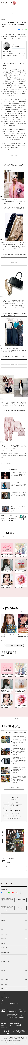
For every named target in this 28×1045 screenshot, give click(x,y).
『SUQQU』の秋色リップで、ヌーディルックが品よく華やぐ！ (7, 590)
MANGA (3, 957)
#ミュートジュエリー (8, 802)
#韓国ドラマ (17, 810)
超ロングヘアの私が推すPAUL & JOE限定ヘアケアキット (21, 556)
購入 (7, 866)
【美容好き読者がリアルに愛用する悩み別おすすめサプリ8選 (21, 573)
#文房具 (12, 805)
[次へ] (26, 640)
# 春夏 (3, 463)
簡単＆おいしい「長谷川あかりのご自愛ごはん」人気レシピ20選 (6, 573)
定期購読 (8, 862)
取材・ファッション (5, 997)
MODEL (3, 966)
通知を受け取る (21, 899)
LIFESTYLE (4, 934)
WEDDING (4, 938)
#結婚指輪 (16, 802)
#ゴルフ (19, 813)
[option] (14, 569)
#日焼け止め (17, 815)
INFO (2, 975)
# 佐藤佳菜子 (9, 463)
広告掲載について (4, 1023)
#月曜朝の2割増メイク (14, 818)
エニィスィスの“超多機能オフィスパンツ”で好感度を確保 (6, 556)
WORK (3, 925)
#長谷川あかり (7, 813)
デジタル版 (8, 870)
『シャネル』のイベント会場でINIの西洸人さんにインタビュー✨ (8, 635)
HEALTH (3, 929)
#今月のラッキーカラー (8, 815)
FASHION (3, 916)
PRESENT (3, 970)
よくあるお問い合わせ (14, 1023)
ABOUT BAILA (4, 984)
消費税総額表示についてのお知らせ (8, 1027)
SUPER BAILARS (5, 952)
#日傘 (19, 808)
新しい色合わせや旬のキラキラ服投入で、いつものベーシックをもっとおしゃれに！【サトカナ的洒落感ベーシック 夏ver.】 (18, 474)
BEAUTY (3, 920)
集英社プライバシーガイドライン (7, 1025)
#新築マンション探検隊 (8, 810)
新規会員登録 (21, 907)
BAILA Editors (4, 988)
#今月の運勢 (13, 808)
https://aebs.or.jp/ (21, 1017)
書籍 (2, 1000)
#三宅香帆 (14, 813)
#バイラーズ (6, 808)
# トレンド (16, 463)
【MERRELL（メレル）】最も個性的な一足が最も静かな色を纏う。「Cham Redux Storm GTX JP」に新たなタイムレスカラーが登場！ (19, 760)
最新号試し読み (9, 858)
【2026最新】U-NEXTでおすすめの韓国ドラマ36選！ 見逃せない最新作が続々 (19, 769)
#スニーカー (6, 805)
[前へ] (21, 640)
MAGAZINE (4, 947)
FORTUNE (3, 943)
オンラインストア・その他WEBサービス (10, 1003)
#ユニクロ (6, 818)
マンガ (2, 993)
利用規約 (18, 1025)
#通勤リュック (19, 805)
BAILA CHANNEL (5, 979)
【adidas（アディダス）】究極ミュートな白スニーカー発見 (21, 589)
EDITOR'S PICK (5, 961)
